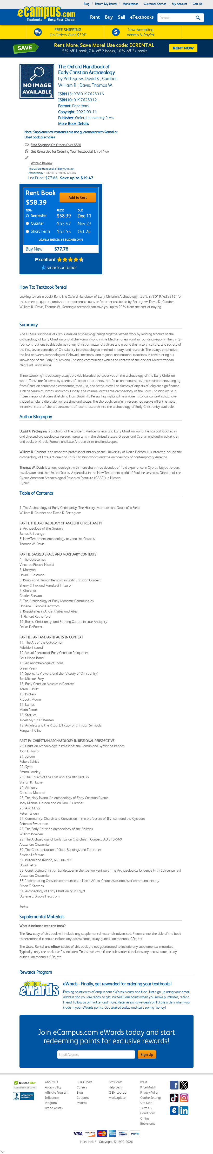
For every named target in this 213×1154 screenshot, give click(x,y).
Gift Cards (115, 1082)
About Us (51, 1082)
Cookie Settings (150, 1098)
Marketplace (130, 4)
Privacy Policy (149, 1092)
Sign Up (147, 1054)
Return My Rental (106, 4)
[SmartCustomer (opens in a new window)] (59, 268)
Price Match (148, 1087)
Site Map (146, 1103)
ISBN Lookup (118, 1092)
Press (143, 1082)
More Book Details (73, 123)
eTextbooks (142, 17)
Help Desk (115, 1087)
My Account (179, 4)
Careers (82, 1087)
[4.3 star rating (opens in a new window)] (70, 259)
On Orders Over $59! (56, 145)
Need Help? (88, 1142)
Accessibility (53, 1087)
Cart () (198, 4)
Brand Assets (54, 1108)
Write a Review (41, 163)
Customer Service (155, 4)
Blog (86, 4)
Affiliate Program (57, 1092)
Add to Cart (78, 197)
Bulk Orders (84, 1082)
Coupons (83, 1098)
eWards (82, 1103)
